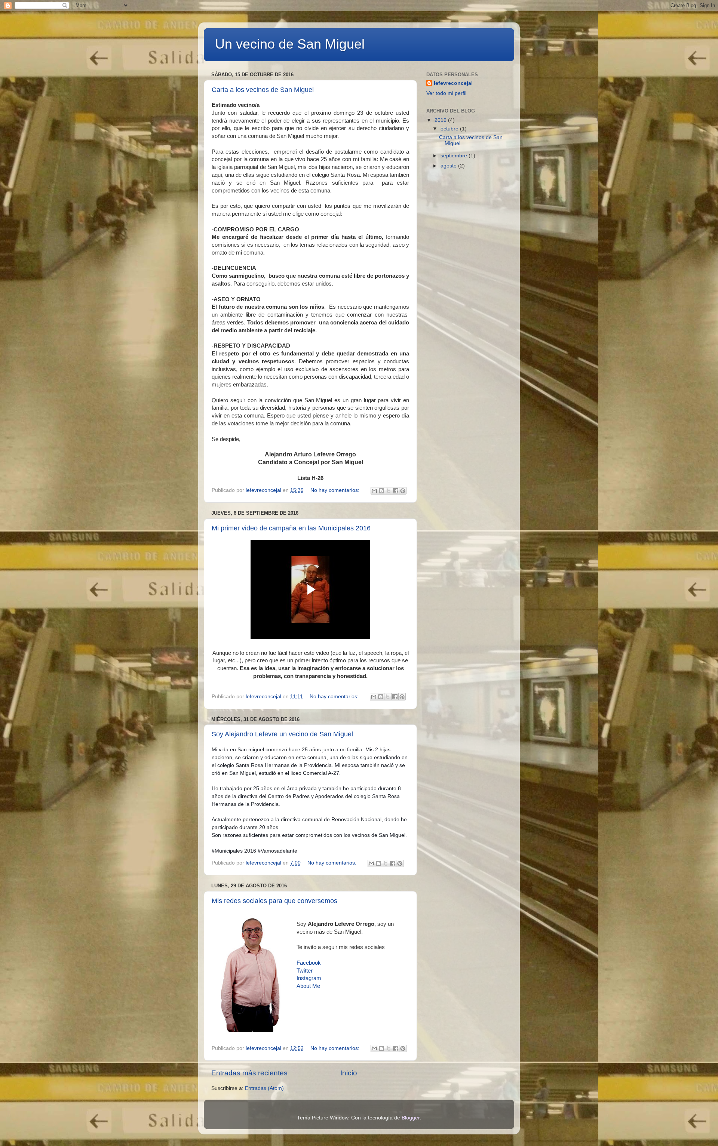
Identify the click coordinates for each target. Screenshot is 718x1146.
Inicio (348, 1073)
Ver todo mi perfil (446, 93)
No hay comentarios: (335, 490)
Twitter (305, 971)
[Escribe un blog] (381, 491)
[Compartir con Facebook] (395, 491)
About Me (308, 986)
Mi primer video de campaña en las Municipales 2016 (291, 528)
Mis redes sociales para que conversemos (274, 901)
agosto (449, 166)
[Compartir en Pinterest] (402, 491)
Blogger (411, 1118)
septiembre (455, 155)
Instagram (309, 978)
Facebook (309, 963)
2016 (441, 120)
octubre (450, 129)
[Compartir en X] (388, 491)
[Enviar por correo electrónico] (374, 491)
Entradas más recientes (249, 1073)
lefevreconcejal (453, 83)
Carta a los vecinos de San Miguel (263, 89)
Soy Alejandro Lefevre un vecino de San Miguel (282, 734)
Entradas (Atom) (264, 1088)
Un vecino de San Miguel (290, 44)
